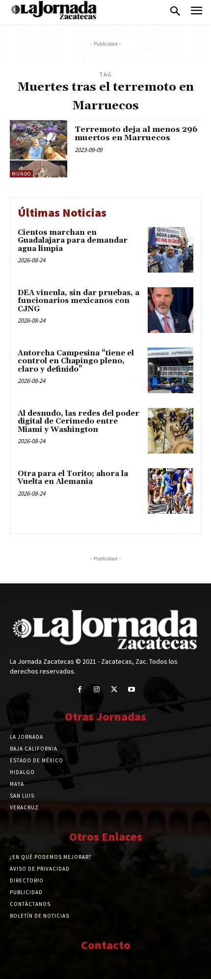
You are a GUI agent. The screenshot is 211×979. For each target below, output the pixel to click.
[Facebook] (80, 689)
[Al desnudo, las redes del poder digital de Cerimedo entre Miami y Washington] (170, 430)
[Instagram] (97, 689)
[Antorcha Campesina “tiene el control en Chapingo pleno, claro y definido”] (170, 370)
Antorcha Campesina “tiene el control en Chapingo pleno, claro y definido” (76, 361)
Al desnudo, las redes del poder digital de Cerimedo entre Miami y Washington (78, 421)
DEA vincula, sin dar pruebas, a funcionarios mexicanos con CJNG (78, 301)
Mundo (21, 174)
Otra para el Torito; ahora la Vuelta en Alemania (73, 478)
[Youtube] (131, 689)
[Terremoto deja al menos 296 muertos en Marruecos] (38, 148)
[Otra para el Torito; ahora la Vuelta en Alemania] (170, 491)
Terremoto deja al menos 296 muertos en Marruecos (136, 134)
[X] (114, 689)
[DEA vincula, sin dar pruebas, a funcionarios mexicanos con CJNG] (170, 310)
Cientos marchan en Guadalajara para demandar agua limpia (73, 240)
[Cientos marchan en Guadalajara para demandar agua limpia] (170, 250)
